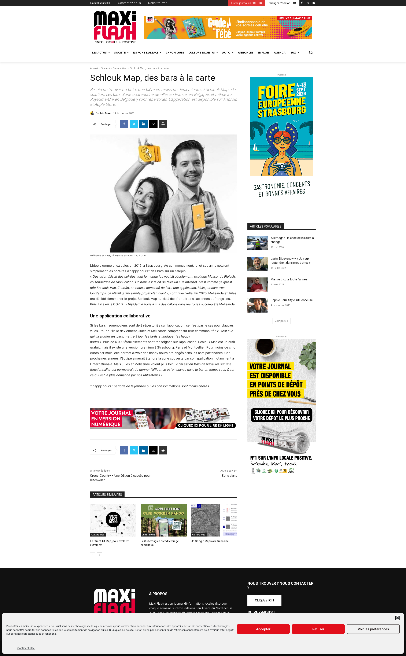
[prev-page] (92, 555)
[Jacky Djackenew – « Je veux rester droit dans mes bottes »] (257, 264)
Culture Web (120, 68)
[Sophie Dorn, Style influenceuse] (257, 305)
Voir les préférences (373, 629)
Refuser (318, 629)
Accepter (263, 629)
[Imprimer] (163, 124)
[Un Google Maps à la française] (214, 520)
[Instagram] (307, 3)
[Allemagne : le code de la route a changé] (257, 243)
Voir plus (280, 321)
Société (105, 68)
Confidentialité (26, 648)
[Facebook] (301, 3)
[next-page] (99, 555)
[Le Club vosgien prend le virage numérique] (164, 520)
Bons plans (229, 476)
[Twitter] (134, 124)
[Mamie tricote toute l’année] (257, 284)
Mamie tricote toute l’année (289, 279)
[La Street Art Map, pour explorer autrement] (113, 520)
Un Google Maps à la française (210, 541)
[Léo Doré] (93, 113)
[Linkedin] (313, 3)
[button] (397, 618)
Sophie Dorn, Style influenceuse (292, 300)
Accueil (94, 68)
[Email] (153, 124)
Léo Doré (105, 113)
